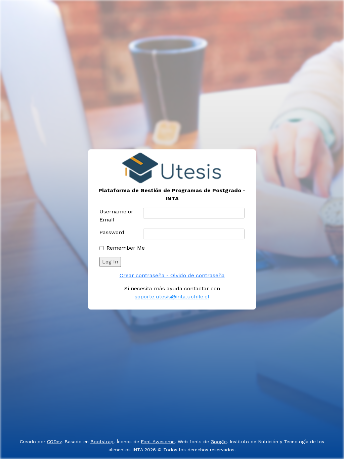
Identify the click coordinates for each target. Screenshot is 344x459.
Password (111, 233)
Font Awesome (158, 441)
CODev (54, 441)
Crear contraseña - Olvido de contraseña (172, 276)
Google (219, 441)
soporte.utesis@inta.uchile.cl (172, 297)
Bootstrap (102, 441)
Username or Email (116, 216)
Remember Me (125, 248)
